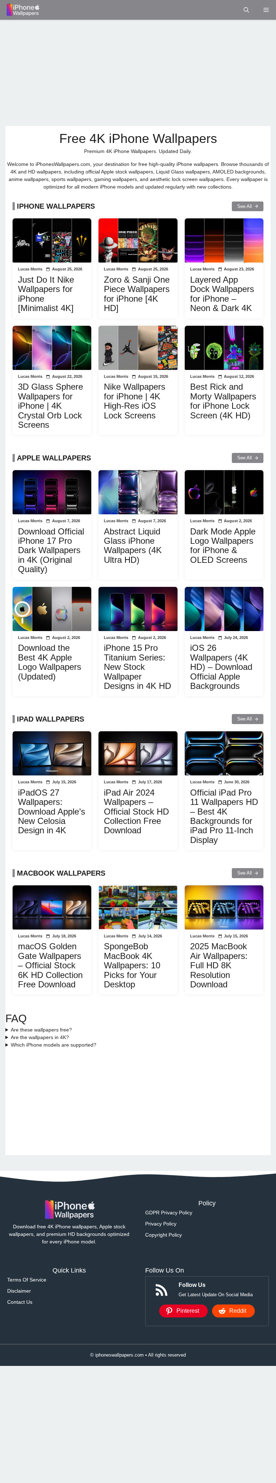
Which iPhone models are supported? (53, 1045)
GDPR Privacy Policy (168, 1212)
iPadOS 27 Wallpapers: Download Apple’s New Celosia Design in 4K (51, 811)
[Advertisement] (138, 73)
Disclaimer (19, 1291)
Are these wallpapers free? (41, 1030)
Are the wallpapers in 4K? (40, 1037)
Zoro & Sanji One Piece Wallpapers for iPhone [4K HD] (137, 294)
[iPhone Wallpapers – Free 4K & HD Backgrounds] (22, 10)
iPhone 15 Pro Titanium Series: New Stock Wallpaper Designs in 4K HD (137, 667)
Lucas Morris (30, 269)
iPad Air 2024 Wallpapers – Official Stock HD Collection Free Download (136, 811)
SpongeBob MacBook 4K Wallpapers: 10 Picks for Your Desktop (132, 965)
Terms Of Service (26, 1280)
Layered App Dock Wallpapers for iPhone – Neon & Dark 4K (222, 294)
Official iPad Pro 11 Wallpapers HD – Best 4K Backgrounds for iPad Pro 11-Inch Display (224, 816)
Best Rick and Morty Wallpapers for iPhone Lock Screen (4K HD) (223, 401)
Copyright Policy (163, 1235)
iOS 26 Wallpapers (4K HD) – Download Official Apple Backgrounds (221, 667)
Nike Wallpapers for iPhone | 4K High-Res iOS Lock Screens (134, 401)
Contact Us (19, 1302)
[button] (246, 10)
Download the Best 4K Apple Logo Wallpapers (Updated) (49, 662)
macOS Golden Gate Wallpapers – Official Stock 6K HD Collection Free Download (50, 965)
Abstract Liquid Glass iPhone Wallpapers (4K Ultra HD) (133, 546)
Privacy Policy (160, 1224)
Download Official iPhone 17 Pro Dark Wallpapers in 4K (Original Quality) (51, 550)
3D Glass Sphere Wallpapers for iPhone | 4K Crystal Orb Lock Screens (50, 406)
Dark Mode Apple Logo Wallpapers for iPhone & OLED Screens (223, 546)
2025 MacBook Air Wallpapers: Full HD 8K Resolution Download (219, 965)
